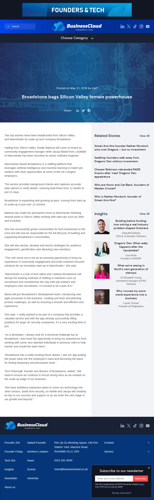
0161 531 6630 (63, 460)
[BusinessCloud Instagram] (141, 26)
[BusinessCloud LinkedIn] (122, 26)
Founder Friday (14, 451)
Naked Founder (36, 442)
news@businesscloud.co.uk (71, 469)
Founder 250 (12, 442)
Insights (9, 469)
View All (144, 136)
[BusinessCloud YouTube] (147, 26)
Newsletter (11, 478)
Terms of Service (111, 487)
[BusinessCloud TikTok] (135, 26)
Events (31, 469)
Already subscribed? (121, 493)
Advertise (32, 478)
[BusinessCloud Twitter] (129, 26)
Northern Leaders (37, 451)
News (30, 460)
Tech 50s (10, 460)
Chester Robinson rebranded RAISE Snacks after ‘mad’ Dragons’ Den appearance (117, 173)
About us (10, 487)
